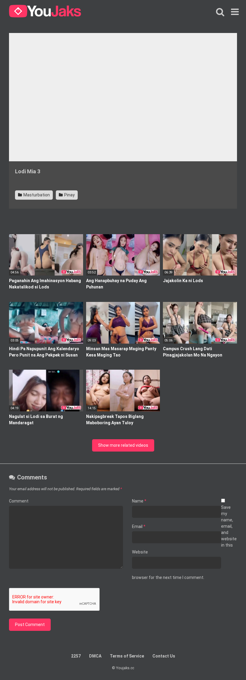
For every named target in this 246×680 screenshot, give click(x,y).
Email (139, 526)
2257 (76, 656)
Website (140, 552)
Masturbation (36, 194)
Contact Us (163, 656)
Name (139, 501)
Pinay (69, 194)
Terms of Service (127, 656)
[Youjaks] (45, 12)
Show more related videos (123, 445)
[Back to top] (226, 662)
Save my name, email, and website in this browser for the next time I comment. (184, 542)
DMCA (95, 656)
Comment (18, 501)
